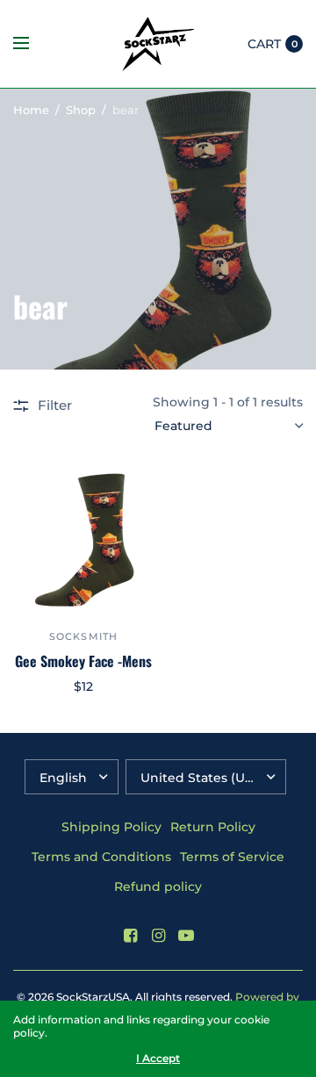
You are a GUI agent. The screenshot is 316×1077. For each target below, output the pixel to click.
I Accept (158, 1058)
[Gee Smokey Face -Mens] (83, 540)
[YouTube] (186, 936)
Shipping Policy (111, 827)
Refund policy (158, 886)
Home (31, 110)
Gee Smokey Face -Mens (83, 660)
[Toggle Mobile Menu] (32, 44)
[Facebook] (130, 936)
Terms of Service (232, 857)
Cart (264, 44)
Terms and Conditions (101, 857)
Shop (81, 110)
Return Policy (212, 827)
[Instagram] (158, 936)
